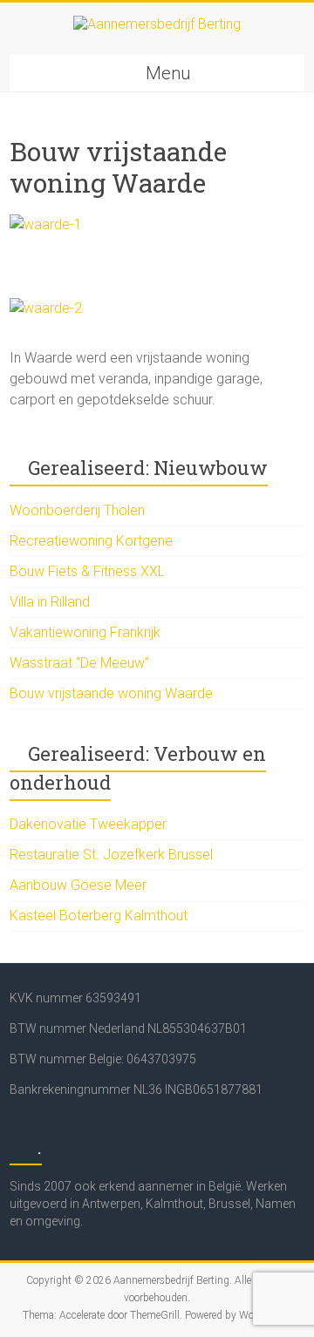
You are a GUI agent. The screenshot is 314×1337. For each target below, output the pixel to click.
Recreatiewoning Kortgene (91, 541)
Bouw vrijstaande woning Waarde (111, 693)
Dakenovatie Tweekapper (88, 824)
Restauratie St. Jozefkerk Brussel (111, 854)
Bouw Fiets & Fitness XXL (87, 571)
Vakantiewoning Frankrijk (85, 632)
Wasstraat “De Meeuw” (79, 663)
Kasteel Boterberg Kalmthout (99, 915)
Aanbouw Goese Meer (78, 885)
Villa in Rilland (50, 602)
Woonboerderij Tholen (77, 510)
